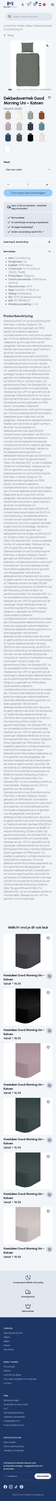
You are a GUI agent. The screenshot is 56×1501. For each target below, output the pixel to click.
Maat (7, 162)
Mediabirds (39, 1494)
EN (44, 4)
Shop (29, 25)
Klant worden (10, 1442)
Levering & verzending (16, 241)
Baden (7, 1341)
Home (20, 25)
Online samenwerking (14, 1446)
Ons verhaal (9, 1366)
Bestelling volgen (11, 1400)
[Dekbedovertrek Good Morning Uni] (8, 115)
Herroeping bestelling (13, 1412)
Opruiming (8, 1349)
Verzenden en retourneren (16, 1404)
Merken (7, 1370)
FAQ (5, 1408)
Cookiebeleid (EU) (12, 1420)
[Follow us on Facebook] (5, 1487)
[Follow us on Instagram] (11, 1487)
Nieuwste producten (13, 1332)
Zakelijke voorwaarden (14, 1450)
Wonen (7, 1345)
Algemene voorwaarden (14, 1416)
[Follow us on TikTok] (16, 1487)
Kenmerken (10, 251)
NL (40, 4)
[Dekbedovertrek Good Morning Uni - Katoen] (41, 115)
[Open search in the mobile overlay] (29, 16)
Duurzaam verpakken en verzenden (20, 1379)
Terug (10, 35)
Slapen (7, 1337)
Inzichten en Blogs (12, 1374)
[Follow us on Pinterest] (21, 1487)
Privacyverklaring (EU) (14, 1425)
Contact (7, 1383)
